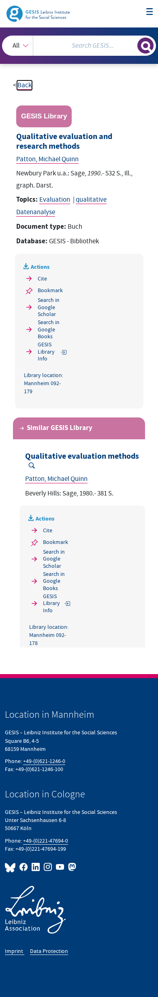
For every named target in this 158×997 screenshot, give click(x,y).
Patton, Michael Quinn (47, 159)
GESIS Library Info (46, 352)
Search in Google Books (49, 329)
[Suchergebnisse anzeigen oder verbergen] (145, 46)
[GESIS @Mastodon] (71, 867)
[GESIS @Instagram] (48, 867)
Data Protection (49, 951)
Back (24, 85)
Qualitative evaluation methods (82, 456)
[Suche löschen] (131, 44)
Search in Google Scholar (49, 307)
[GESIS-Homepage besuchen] (38, 13)
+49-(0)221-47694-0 (45, 841)
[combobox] (79, 45)
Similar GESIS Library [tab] (59, 428)
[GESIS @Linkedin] (36, 867)
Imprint (14, 951)
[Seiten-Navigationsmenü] (149, 12)
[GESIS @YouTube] (60, 867)
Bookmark (50, 290)
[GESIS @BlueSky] (11, 867)
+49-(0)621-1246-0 (44, 761)
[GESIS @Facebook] (24, 867)
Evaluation (54, 199)
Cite (42, 278)
